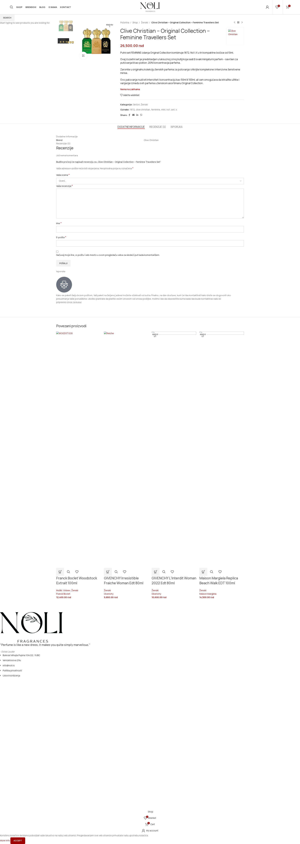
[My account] (267, 7)
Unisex (66, 590)
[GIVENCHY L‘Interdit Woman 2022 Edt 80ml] (174, 449)
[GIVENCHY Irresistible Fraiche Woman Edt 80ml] (126, 449)
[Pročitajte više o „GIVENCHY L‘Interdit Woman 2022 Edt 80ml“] (156, 572)
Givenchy (108, 593)
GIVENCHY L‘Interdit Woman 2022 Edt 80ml (174, 580)
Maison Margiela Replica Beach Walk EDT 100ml (218, 580)
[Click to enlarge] (83, 56)
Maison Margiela (207, 593)
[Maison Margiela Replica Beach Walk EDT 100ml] (221, 449)
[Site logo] (150, 6)
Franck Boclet (63, 593)
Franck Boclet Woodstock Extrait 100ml (76, 580)
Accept (18, 840)
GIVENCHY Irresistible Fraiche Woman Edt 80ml (123, 580)
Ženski (74, 590)
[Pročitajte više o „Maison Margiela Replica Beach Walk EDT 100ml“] (203, 572)
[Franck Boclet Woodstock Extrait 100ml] (78, 449)
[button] (60, 572)
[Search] (11, 7)
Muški (59, 590)
